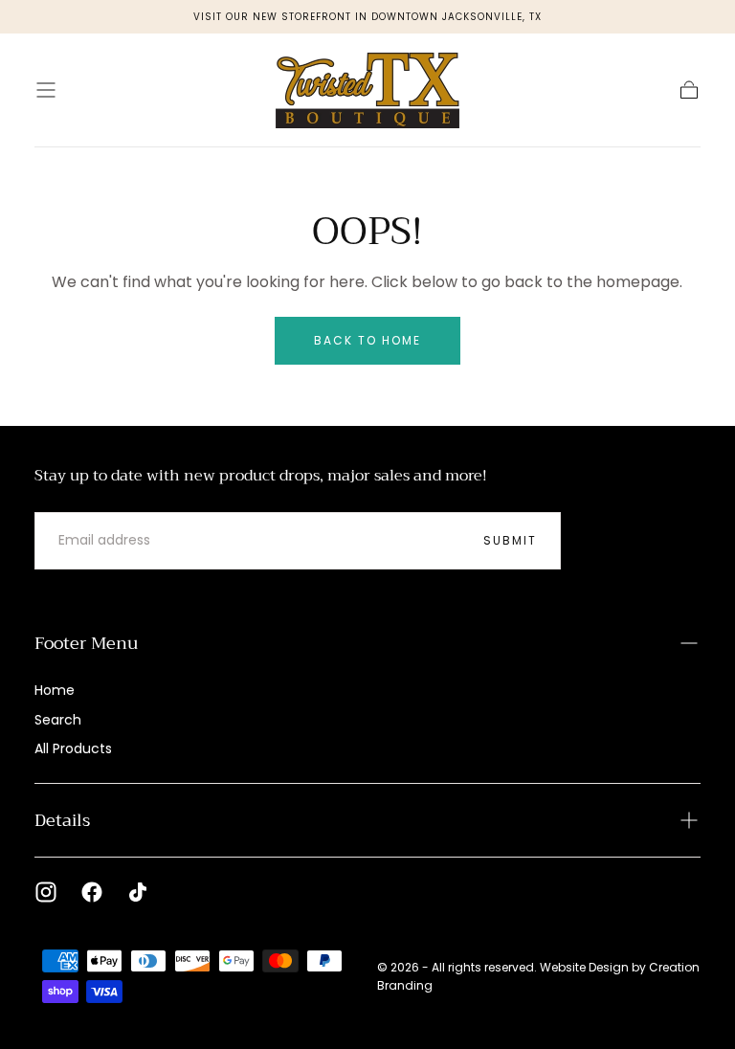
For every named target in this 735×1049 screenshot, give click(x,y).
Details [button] (62, 820)
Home (54, 690)
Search (57, 719)
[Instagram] (46, 892)
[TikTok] (138, 892)
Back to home (367, 340)
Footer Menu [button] (86, 643)
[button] (45, 89)
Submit (510, 540)
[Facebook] (92, 892)
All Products (73, 748)
